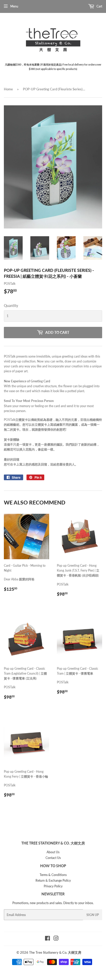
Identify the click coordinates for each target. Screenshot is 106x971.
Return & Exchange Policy (53, 880)
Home (8, 89)
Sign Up (92, 915)
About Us (53, 852)
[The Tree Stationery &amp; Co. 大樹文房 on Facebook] (47, 939)
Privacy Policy (53, 886)
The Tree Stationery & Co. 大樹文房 (55, 952)
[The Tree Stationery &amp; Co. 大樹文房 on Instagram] (56, 939)
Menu (14, 6)
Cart (99, 6)
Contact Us (53, 858)
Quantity (11, 305)
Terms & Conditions (53, 875)
